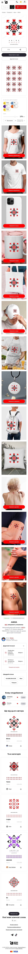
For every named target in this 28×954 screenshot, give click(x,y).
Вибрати (20, 652)
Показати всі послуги (14, 667)
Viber (21, 678)
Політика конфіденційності (14, 927)
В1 (7, 897)
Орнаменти (9, 12)
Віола (8, 738)
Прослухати (10, 120)
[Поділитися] (20, 49)
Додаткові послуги (14, 59)
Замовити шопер (14, 296)
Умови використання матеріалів (14, 929)
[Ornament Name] (6, 2)
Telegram (14, 682)
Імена (15, 12)
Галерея (23, 697)
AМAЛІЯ (9, 860)
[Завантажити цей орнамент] (21, 745)
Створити (22, 7)
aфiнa (15, 920)
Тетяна (11, 637)
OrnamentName (21, 947)
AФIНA (19, 12)
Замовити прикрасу (14, 401)
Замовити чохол (14, 225)
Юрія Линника (19, 948)
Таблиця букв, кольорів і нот (20, 121)
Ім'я (6, 624)
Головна (4, 12)
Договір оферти (14, 924)
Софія (8, 819)
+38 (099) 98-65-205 (11, 678)
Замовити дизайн (14, 507)
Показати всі (14, 913)
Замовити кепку (14, 331)
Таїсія (8, 782)
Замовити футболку (14, 155)
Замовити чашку (14, 260)
